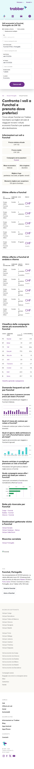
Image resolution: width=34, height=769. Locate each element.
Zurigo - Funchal (7, 510)
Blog (3, 723)
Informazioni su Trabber (10, 720)
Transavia (10, 363)
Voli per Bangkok (7, 625)
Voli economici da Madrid (10, 665)
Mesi (3, 679)
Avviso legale (5, 752)
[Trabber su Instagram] (3, 757)
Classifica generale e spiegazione (13, 381)
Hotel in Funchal (9, 588)
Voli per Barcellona (8, 616)
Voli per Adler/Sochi (8, 532)
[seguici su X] (10, 757)
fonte (3, 568)
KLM (8, 372)
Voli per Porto (6, 633)
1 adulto (5, 72)
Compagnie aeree (8, 673)
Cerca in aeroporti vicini (10, 41)
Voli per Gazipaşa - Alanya (10, 530)
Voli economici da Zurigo (10, 653)
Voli (3, 703)
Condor (9, 368)
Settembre (5, 682)
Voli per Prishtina (7, 645)
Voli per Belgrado (7, 648)
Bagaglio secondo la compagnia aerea (14, 676)
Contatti (5, 737)
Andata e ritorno (9, 29)
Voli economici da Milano (10, 662)
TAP (8, 347)
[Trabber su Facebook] (6, 757)
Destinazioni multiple (11, 31)
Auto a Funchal (9, 593)
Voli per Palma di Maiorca (10, 619)
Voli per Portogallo (8, 543)
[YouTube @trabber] (13, 757)
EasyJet (9, 351)
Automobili (6, 712)
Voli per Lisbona (7, 639)
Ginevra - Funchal (8, 515)
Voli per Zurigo (7, 613)
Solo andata (20, 29)
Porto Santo (6, 582)
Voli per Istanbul (7, 642)
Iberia (8, 376)
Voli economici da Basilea (10, 659)
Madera (22, 579)
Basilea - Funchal (7, 513)
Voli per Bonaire (7, 528)
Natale (4, 685)
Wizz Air (9, 355)
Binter (8, 343)
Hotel (4, 709)
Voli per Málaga (7, 636)
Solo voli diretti (8, 66)
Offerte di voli (7, 706)
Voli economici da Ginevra (10, 656)
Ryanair (16, 160)
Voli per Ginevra (7, 622)
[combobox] (17, 36)
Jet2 (8, 359)
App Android (6, 726)
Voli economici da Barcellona (11, 668)
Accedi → (29, 2)
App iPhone (6, 729)
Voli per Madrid (7, 628)
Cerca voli (17, 84)
